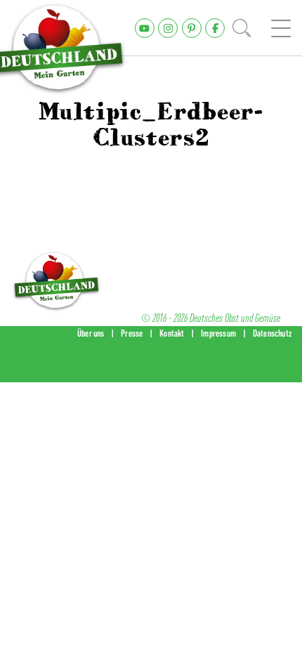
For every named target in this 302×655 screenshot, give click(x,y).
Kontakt (171, 333)
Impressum (218, 333)
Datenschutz (272, 333)
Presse (132, 333)
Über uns (91, 333)
